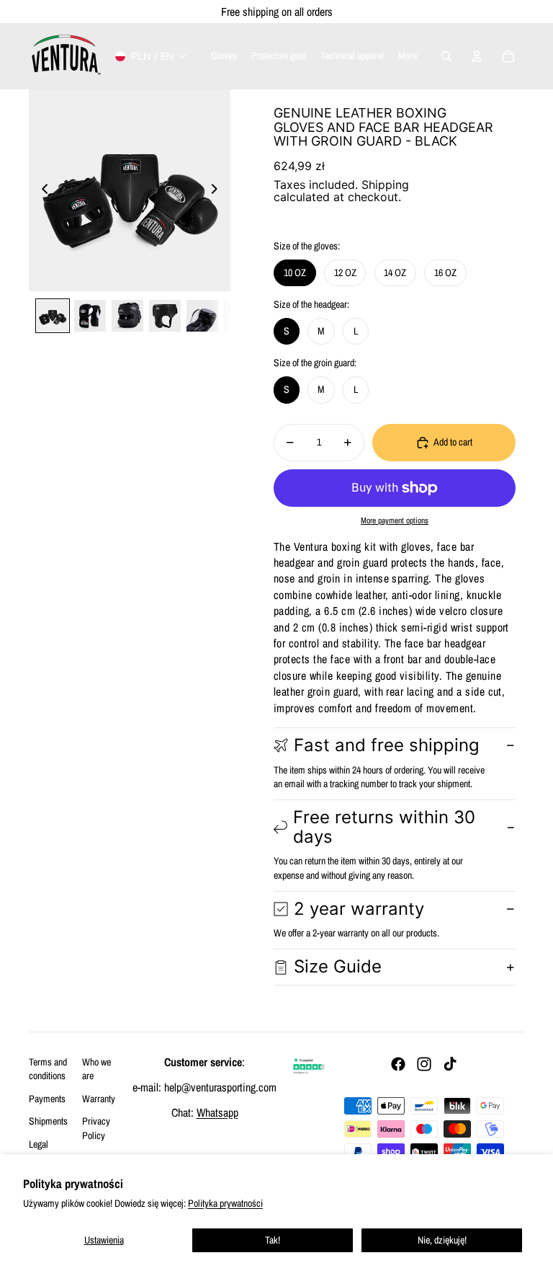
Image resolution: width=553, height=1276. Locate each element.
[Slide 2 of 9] (90, 316)
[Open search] (446, 56)
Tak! (272, 1239)
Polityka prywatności (225, 1203)
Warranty (98, 1098)
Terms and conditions (48, 1069)
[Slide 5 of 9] (202, 316)
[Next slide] (218, 190)
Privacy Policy (96, 1128)
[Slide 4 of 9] (165, 316)
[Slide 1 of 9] (52, 316)
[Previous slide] (41, 190)
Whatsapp (217, 1112)
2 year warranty (359, 908)
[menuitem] (407, 56)
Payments (47, 1098)
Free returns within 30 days (384, 826)
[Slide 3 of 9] (127, 316)
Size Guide (338, 966)
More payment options (394, 520)
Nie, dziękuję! (442, 1239)
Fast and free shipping (387, 745)
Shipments (48, 1121)
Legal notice (39, 1151)
